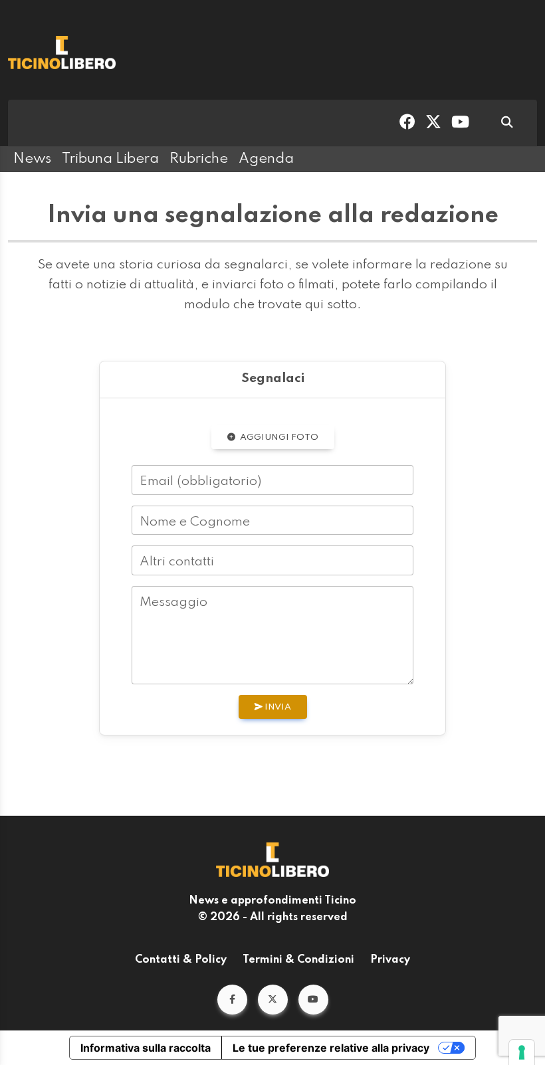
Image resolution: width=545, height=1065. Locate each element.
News (32, 158)
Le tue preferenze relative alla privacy (331, 1047)
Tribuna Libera (110, 158)
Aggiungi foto (278, 437)
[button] (232, 1000)
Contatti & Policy (181, 960)
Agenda (266, 158)
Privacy (390, 960)
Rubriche (198, 158)
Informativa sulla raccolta (145, 1047)
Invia (277, 707)
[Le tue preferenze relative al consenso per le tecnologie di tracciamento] (521, 1052)
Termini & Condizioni (298, 960)
